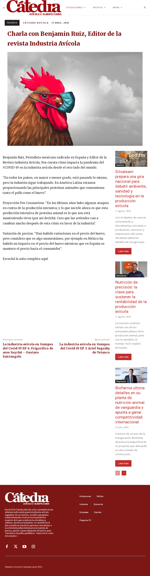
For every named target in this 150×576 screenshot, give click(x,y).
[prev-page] (117, 473)
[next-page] (123, 473)
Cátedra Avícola (36, 23)
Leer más (123, 251)
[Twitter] (16, 547)
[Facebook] (7, 547)
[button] (144, 7)
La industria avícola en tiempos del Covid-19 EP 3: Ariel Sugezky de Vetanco (84, 348)
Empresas (121, 381)
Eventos (120, 165)
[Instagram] (33, 547)
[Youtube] (24, 547)
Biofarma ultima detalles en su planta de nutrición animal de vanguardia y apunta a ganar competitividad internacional (130, 405)
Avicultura (12, 22)
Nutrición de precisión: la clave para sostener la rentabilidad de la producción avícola (131, 297)
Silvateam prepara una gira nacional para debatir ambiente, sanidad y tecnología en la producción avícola (130, 188)
